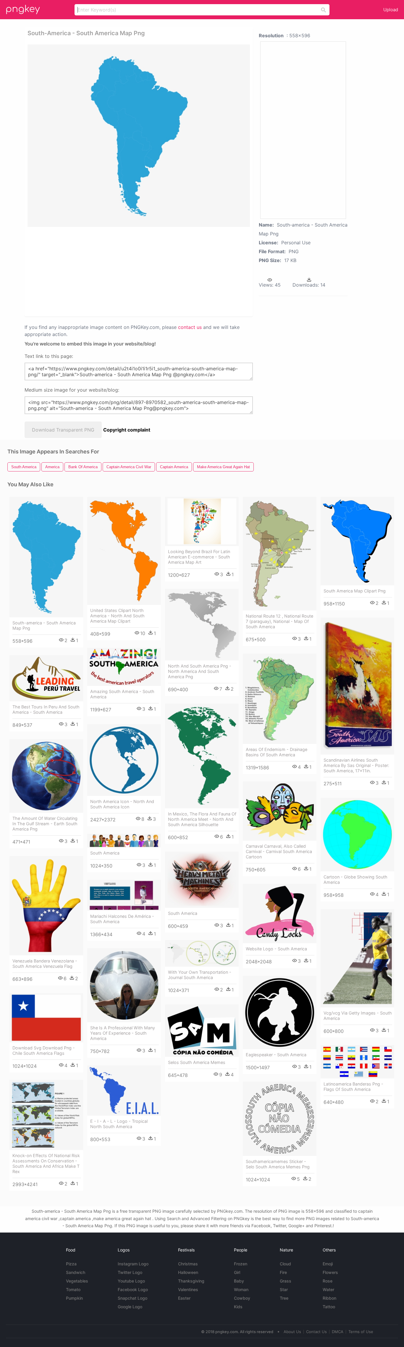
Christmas (188, 1263)
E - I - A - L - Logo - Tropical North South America (119, 1124)
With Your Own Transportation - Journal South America (199, 975)
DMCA (337, 1331)
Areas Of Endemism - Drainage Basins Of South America (276, 752)
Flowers (330, 1272)
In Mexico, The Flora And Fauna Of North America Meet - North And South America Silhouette (202, 819)
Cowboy (242, 1298)
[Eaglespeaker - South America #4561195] (279, 1012)
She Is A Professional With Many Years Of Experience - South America (122, 1033)
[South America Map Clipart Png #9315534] (357, 541)
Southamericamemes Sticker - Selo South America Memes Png (278, 1164)
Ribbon (329, 1298)
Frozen (240, 1263)
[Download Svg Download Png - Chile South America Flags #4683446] (46, 1017)
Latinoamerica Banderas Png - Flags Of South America (353, 1086)
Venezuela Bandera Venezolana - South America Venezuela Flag (44, 963)
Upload (390, 9)
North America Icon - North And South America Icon (122, 804)
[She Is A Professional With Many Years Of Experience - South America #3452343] (124, 985)
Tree (284, 1298)
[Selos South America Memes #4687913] (202, 1030)
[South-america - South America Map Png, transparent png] (139, 135)
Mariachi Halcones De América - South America (122, 919)
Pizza (71, 1263)
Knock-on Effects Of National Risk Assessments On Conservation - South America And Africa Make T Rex (46, 1163)
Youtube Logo (131, 1280)
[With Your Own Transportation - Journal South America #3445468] (202, 953)
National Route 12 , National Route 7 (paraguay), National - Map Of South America (279, 621)
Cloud (285, 1263)
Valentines (188, 1289)
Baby (239, 1280)
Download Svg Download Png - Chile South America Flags (43, 1050)
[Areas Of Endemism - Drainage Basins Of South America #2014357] (279, 699)
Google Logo (130, 1306)
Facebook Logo (133, 1289)
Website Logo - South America (276, 948)
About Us (292, 1331)
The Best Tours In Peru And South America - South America (46, 709)
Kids (238, 1306)
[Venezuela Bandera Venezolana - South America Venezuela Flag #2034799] (46, 905)
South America (104, 852)
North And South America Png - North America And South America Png (199, 671)
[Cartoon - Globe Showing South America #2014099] (357, 834)
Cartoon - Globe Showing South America (355, 879)
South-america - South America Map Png (44, 625)
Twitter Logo (130, 1272)
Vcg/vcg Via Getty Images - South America (358, 1015)
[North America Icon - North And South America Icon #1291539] (124, 760)
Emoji (328, 1263)
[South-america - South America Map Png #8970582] (46, 557)
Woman (241, 1289)
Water (328, 1289)
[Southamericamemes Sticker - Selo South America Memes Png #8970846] (279, 1119)
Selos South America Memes (196, 1062)
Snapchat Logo (132, 1298)
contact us (190, 327)
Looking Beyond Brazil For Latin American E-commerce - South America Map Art (199, 557)
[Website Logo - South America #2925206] (279, 913)
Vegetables (77, 1280)
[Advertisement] (90, 271)
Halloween (188, 1272)
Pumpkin (74, 1298)
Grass (285, 1280)
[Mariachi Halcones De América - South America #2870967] (124, 895)
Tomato (73, 1289)
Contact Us (316, 1331)
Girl (237, 1272)
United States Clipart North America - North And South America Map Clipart (117, 616)
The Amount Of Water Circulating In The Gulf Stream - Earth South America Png (44, 823)
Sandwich (75, 1272)
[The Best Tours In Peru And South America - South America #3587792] (46, 678)
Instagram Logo (133, 1263)
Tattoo (329, 1306)
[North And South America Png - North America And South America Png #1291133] (202, 624)
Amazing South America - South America (122, 694)
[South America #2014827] (124, 840)
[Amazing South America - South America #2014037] (124, 667)
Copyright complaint (126, 430)
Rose (327, 1280)
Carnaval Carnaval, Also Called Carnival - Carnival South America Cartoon (279, 851)
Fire (283, 1272)
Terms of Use (360, 1331)
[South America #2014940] (202, 880)
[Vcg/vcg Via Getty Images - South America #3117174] (357, 958)
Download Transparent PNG (63, 430)
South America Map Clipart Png (355, 590)
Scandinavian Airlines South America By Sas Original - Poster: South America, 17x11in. (356, 765)
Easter (184, 1298)
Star (284, 1289)
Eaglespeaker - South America (276, 1054)
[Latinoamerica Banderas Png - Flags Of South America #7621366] (357, 1061)
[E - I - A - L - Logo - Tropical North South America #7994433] (124, 1090)
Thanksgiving (191, 1280)
